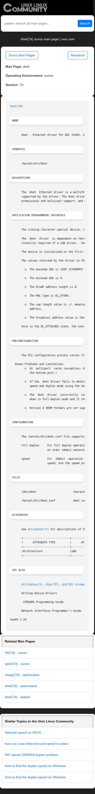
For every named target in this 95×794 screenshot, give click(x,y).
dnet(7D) (16, 106)
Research (78, 55)
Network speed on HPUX (23, 732)
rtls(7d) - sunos (16, 652)
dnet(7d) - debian (17, 697)
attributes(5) (38, 529)
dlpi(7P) (52, 584)
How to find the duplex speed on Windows (35, 766)
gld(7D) (67, 584)
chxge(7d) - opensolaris (22, 675)
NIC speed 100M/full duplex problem (31, 755)
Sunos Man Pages (22, 55)
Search (85, 23)
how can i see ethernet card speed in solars (36, 743)
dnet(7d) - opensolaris (21, 686)
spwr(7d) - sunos (17, 664)
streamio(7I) (84, 584)
